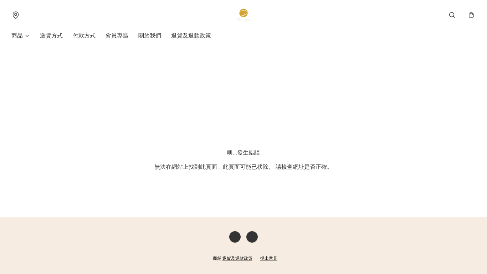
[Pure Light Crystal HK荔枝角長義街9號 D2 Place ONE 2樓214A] (243, 15)
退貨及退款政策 (191, 35)
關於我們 (149, 35)
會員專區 (117, 35)
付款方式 (84, 35)
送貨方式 (51, 35)
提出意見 (268, 258)
